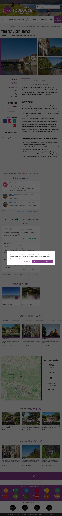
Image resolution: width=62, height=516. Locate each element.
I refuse (38, 261)
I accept (48, 261)
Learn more (26, 261)
